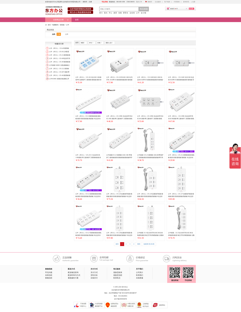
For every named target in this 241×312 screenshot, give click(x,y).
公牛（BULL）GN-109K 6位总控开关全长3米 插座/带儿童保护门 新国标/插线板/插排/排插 (150, 117)
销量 (82, 43)
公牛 (138, 13)
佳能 (120, 13)
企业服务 (158, 2)
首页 (77, 20)
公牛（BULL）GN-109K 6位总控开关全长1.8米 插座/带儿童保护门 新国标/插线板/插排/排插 (119, 117)
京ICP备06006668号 (120, 299)
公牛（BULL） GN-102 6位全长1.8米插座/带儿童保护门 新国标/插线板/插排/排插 (88, 78)
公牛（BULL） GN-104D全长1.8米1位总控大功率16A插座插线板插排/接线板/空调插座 (150, 78)
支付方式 (94, 272)
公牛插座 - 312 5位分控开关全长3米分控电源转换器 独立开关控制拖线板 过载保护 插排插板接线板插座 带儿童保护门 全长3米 (181, 234)
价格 (98, 43)
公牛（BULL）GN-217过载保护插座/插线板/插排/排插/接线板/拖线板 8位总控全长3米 (181, 195)
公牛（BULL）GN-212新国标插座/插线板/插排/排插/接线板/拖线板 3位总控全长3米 (88, 195)
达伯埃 (132, 13)
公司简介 (139, 272)
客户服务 (167, 2)
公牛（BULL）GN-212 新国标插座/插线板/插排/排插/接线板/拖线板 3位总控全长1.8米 (181, 156)
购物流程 (48, 278)
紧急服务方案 (73, 278)
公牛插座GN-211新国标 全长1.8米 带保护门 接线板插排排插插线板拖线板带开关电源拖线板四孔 (119, 156)
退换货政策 (117, 272)
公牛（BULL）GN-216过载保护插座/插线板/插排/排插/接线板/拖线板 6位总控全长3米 (119, 195)
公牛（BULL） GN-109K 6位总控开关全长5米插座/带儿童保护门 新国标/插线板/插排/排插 (181, 117)
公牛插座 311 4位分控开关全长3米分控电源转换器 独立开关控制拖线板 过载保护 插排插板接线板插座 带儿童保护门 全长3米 (150, 234)
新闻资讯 (186, 2)
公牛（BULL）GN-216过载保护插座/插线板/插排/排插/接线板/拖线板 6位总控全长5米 (150, 195)
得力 (101, 13)
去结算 (191, 9)
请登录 (85, 2)
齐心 (110, 13)
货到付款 (94, 275)
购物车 (150, 2)
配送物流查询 (73, 272)
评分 (90, 43)
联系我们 (139, 275)
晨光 (105, 13)
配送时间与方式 (74, 275)
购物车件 (174, 9)
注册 (90, 2)
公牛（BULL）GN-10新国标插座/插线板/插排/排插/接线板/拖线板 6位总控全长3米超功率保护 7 (88, 117)
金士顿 (143, 13)
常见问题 (48, 272)
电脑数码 (55, 25)
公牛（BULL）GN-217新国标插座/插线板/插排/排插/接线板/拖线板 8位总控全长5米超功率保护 (88, 234)
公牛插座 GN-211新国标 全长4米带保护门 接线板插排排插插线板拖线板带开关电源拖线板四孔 (150, 156)
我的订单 (139, 2)
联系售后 (116, 278)
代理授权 (177, 2)
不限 (58, 34)
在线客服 (139, 278)
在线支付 (94, 278)
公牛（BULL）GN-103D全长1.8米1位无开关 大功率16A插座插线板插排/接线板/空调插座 (119, 78)
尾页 (138, 244)
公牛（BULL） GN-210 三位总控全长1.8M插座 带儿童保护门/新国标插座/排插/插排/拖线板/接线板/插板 (88, 156)
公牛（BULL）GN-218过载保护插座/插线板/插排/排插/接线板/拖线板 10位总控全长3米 (119, 234)
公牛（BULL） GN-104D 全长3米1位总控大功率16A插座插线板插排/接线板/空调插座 (181, 78)
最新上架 (109, 43)
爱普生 (125, 13)
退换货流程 (117, 275)
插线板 (62, 25)
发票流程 (48, 275)
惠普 (115, 13)
